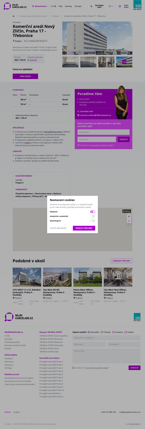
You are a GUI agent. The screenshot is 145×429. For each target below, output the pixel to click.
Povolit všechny (84, 228)
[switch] (92, 211)
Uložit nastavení (58, 228)
